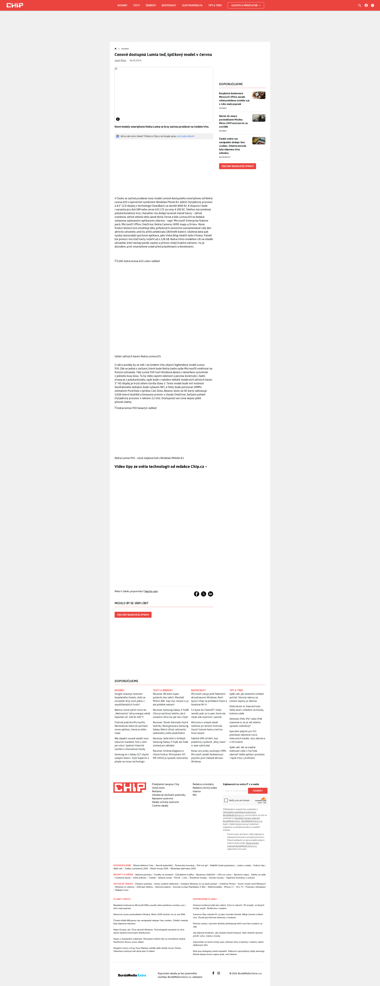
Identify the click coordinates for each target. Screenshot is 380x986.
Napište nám (151, 591)
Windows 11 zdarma (124, 887)
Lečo (185, 877)
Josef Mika (120, 60)
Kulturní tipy (259, 865)
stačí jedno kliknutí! (185, 136)
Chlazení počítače (143, 884)
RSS (195, 795)
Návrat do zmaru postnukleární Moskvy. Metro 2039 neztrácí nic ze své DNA (233, 121)
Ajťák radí (117, 868)
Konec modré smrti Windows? (252, 884)
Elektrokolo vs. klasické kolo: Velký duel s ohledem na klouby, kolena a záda (246, 710)
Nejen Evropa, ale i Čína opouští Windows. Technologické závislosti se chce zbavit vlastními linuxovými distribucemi (148, 931)
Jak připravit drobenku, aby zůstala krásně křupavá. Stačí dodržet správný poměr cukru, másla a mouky (228, 934)
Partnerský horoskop (184, 865)
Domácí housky (216, 877)
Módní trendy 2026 (159, 868)
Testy (136, 5)
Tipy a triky (215, 5)
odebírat (258, 791)
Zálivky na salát (258, 874)
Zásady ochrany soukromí (165, 802)
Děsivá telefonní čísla (143, 865)
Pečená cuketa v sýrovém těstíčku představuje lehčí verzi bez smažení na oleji (227, 925)
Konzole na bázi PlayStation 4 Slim (189, 887)
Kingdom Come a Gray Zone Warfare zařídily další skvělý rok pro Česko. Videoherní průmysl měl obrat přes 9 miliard (147, 949)
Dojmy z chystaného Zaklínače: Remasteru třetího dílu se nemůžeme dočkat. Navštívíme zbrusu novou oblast (149, 940)
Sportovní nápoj (241, 874)
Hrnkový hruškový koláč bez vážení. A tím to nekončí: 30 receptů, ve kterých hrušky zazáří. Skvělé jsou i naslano (228, 906)
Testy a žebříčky (163, 690)
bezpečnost (198, 690)
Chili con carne (224, 874)
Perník (177, 877)
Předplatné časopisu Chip (165, 784)
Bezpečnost (169, 5)
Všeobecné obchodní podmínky (169, 795)
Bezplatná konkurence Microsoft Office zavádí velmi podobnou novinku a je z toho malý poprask (234, 98)
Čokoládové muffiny (184, 874)
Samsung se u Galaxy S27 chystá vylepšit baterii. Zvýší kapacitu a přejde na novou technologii (132, 758)
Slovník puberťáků (164, 865)
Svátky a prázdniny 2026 (136, 868)
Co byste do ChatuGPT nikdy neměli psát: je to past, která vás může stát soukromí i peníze (208, 713)
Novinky (122, 5)
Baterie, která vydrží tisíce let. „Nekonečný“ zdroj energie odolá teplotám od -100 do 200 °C (132, 713)
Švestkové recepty (198, 877)
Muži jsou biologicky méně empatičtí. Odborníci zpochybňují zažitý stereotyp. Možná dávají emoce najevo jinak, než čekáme (229, 952)
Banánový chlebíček (205, 874)
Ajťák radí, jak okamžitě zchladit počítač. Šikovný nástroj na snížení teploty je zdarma (246, 697)
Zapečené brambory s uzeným (240, 877)
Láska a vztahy (244, 865)
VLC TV (239, 887)
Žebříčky (151, 5)
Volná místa (158, 787)
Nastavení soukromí (162, 798)
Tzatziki (152, 877)
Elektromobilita (192, 5)
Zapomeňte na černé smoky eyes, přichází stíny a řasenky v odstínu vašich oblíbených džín (228, 943)
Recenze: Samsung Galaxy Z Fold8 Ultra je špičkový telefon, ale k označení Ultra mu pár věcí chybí (171, 713)
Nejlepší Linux (121, 890)
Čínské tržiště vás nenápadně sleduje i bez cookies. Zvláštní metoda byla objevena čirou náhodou (232, 145)
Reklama (156, 791)
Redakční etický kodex (205, 787)
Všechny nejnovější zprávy (133, 614)
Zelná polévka (139, 877)
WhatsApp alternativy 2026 (183, 868)
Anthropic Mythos (145, 887)
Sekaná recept (165, 877)
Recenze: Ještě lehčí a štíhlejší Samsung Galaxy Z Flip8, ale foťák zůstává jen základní (170, 742)
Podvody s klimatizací (256, 887)
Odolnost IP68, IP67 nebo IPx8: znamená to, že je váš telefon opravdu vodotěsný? (245, 722)
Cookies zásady (160, 805)
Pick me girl (202, 865)
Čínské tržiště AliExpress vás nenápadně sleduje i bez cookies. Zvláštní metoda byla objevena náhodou (150, 922)
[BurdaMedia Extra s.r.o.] (129, 787)
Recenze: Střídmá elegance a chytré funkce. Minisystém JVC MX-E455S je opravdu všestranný (170, 754)
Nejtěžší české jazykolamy (222, 865)
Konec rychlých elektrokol (166, 884)
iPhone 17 (229, 887)
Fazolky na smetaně (163, 874)
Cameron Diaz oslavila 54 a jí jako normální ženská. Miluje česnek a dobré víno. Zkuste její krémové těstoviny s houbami (228, 916)
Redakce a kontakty (203, 784)
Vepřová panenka (143, 874)
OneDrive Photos (228, 884)
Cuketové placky (123, 877)
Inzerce (197, 791)
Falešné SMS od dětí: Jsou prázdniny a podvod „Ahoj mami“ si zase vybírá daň (208, 742)
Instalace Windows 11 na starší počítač (199, 884)
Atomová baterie (163, 887)
